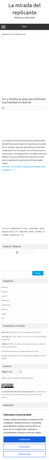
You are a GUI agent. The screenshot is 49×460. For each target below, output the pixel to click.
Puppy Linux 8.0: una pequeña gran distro (24, 332)
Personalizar (24, 447)
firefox (31, 232)
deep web (23, 232)
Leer (3, 318)
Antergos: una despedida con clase (25, 351)
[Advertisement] (24, 70)
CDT (16, 232)
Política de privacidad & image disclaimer (17, 378)
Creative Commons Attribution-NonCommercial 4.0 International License (24, 394)
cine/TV (4, 296)
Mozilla (38, 232)
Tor (22, 235)
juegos (4, 314)
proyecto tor (15, 235)
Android (4, 287)
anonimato (34, 228)
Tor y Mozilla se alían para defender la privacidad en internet (24, 100)
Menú (24, 26)
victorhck (4, 351)
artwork (4, 292)
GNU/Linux (5, 300)
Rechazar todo (24, 454)
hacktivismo (15, 228)
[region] (24, 435)
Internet (4, 309)
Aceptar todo (24, 439)
